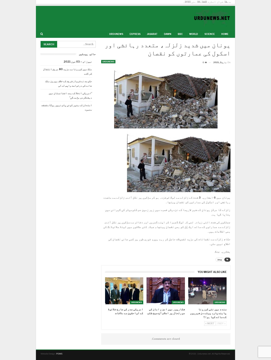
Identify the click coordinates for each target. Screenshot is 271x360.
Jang (219, 260)
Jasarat (152, 34)
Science (209, 34)
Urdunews (116, 34)
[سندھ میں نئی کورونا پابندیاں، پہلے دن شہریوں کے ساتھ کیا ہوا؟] (207, 290)
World (193, 34)
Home (224, 34)
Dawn (167, 34)
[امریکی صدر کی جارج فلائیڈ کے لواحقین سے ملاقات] (124, 290)
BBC (180, 34)
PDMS (59, 353)
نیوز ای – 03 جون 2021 (78, 61)
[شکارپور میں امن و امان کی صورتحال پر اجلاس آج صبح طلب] (166, 290)
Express (135, 34)
